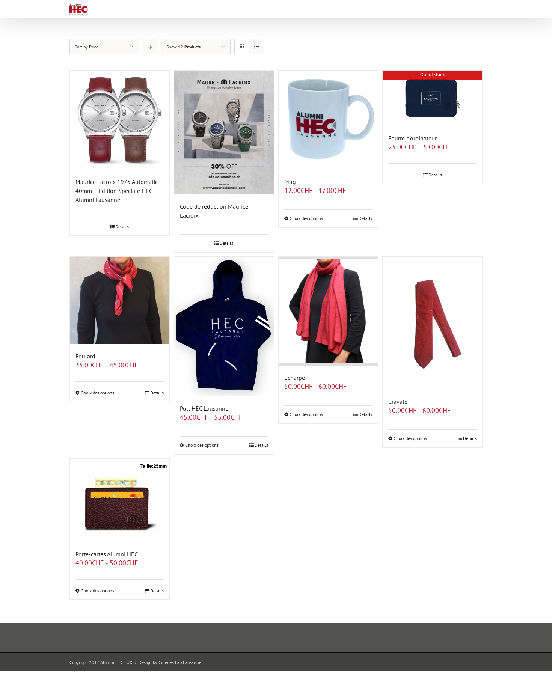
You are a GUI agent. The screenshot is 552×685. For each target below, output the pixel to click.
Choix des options (306, 218)
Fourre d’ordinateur (412, 138)
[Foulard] (119, 300)
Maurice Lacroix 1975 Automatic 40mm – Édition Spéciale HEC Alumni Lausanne (116, 190)
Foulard (85, 356)
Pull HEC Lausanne (204, 408)
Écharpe (294, 377)
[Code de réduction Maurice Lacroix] (224, 133)
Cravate (397, 401)
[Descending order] (150, 46)
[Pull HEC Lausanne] (224, 326)
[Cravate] (432, 323)
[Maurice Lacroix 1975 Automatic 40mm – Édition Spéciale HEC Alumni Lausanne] (119, 120)
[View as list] (256, 46)
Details (122, 226)
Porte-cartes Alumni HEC (106, 554)
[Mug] (328, 120)
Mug (290, 181)
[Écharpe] (328, 311)
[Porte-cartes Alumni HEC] (119, 500)
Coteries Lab (170, 662)
